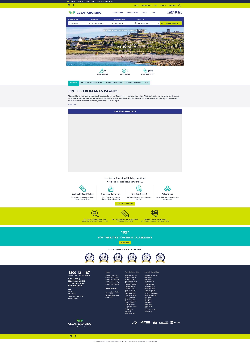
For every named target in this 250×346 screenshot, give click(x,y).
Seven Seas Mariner (151, 295)
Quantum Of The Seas (151, 276)
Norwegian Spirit (130, 313)
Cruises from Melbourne (112, 281)
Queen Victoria (149, 281)
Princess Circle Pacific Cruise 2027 (112, 293)
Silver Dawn (148, 299)
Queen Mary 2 (149, 279)
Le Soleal (128, 308)
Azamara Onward (130, 277)
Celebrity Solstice (130, 290)
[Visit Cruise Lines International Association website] (135, 323)
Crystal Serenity (130, 297)
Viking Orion (148, 304)
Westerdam (148, 311)
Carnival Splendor (130, 286)
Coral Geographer (130, 295)
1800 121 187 (174, 12)
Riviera (147, 283)
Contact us (72, 294)
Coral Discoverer (130, 294)
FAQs (155, 5)
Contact (163, 5)
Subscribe (172, 5)
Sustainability (146, 5)
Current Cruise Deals (111, 276)
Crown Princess (130, 299)
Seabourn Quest (150, 290)
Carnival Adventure (131, 281)
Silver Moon (148, 301)
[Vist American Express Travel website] (175, 323)
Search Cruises (172, 23)
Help (69, 289)
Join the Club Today (125, 204)
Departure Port (73, 20)
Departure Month (119, 20)
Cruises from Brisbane (112, 279)
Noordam (128, 311)
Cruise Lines (118, 13)
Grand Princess (130, 304)
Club (153, 13)
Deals (144, 13)
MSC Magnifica (129, 310)
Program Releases (111, 288)
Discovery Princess (131, 301)
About (136, 5)
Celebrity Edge (129, 288)
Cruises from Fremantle (112, 283)
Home (105, 30)
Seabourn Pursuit (150, 288)
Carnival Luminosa (130, 285)
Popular (107, 272)
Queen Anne (148, 277)
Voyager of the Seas (151, 310)
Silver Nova (148, 302)
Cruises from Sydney (111, 277)
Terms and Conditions (75, 296)
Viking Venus (148, 306)
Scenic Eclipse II (150, 286)
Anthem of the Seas (131, 276)
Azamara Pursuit (130, 279)
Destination (94, 20)
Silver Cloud (148, 297)
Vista (146, 308)
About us (71, 291)
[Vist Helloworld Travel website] (163, 323)
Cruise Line (140, 20)
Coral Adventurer (130, 292)
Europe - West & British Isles (117, 30)
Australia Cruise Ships (132, 272)
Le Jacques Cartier (131, 306)
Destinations (132, 13)
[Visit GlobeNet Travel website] (155, 323)
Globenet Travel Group (130, 341)
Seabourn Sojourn (150, 292)
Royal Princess (149, 285)
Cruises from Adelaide (112, 285)
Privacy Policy (73, 298)
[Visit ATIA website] (145, 323)
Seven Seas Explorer (151, 294)
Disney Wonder (129, 302)
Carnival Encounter (131, 283)
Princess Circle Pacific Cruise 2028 (112, 296)
